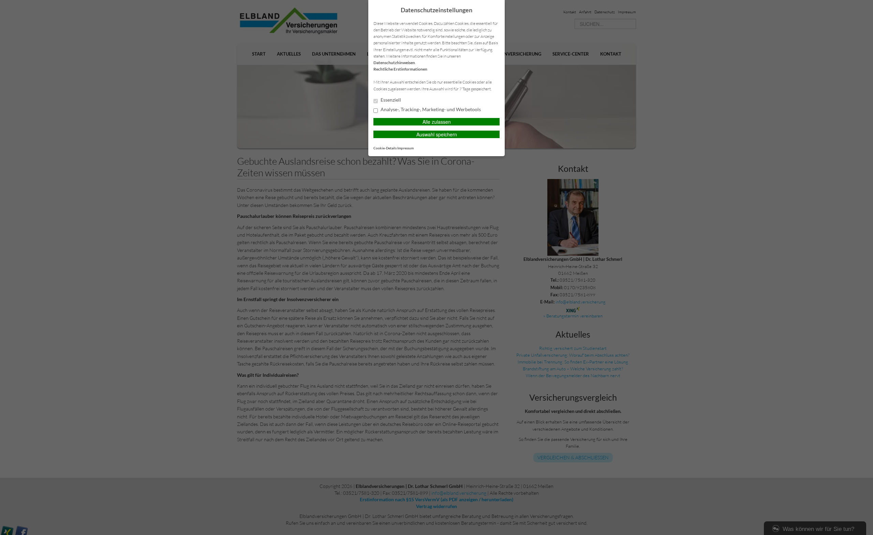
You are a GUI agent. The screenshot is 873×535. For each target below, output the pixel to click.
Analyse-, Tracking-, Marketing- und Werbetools (430, 109)
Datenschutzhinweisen (394, 62)
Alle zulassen (437, 121)
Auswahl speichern (436, 134)
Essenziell (390, 100)
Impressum (405, 148)
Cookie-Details (385, 148)
